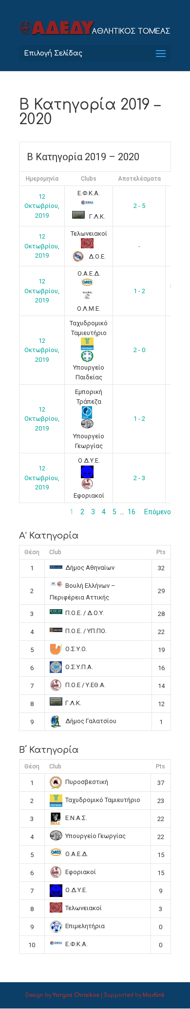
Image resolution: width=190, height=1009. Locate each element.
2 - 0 (139, 350)
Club (55, 552)
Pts (161, 552)
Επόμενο (157, 512)
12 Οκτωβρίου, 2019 (41, 206)
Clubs (88, 178)
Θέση (31, 552)
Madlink (154, 995)
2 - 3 (139, 478)
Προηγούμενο (40, 512)
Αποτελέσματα (139, 178)
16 (131, 512)
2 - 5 (139, 205)
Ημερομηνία (42, 178)
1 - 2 (139, 291)
